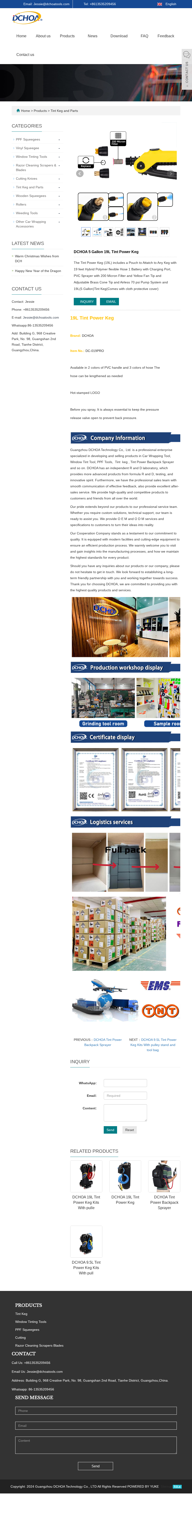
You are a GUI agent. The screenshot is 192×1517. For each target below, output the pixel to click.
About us (43, 36)
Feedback (166, 36)
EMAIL (110, 301)
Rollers (21, 204)
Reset (129, 1130)
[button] (77, 36)
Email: (92, 1095)
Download (120, 36)
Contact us (25, 55)
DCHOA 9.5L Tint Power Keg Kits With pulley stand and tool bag (153, 1045)
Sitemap (167, 1486)
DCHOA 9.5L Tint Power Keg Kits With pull (86, 1267)
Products (68, 36)
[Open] (187, 70)
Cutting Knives (26, 178)
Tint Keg (21, 1314)
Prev (80, 173)
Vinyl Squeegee (27, 148)
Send (110, 1130)
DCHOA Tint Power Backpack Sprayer (164, 1202)
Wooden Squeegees (31, 196)
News (93, 36)
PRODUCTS (28, 1305)
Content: (90, 1108)
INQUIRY (86, 301)
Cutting (20, 1337)
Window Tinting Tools (31, 156)
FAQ (144, 36)
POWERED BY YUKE (143, 1486)
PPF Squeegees (28, 139)
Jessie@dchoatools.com (41, 317)
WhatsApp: (88, 1083)
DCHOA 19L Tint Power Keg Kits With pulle (86, 1202)
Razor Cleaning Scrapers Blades (39, 1345)
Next (170, 173)
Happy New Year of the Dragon (38, 271)
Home (21, 36)
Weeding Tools (27, 213)
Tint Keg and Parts (64, 111)
